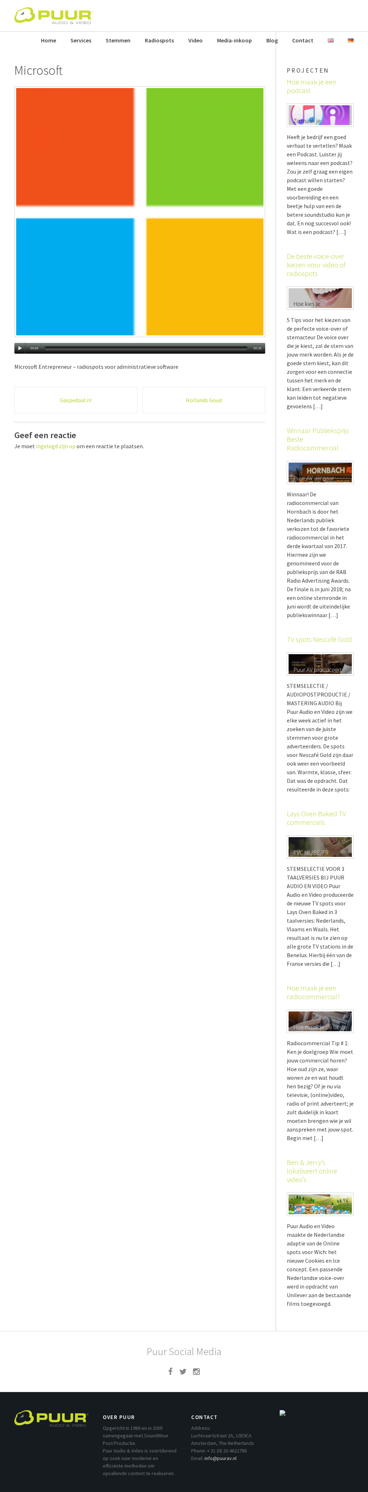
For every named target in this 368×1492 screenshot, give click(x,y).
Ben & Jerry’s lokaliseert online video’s (312, 1171)
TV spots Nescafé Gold (319, 639)
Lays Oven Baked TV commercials (316, 818)
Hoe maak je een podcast (311, 86)
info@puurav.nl (220, 1458)
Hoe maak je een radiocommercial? (313, 992)
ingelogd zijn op (55, 446)
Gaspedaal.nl (76, 400)
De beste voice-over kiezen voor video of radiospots (316, 265)
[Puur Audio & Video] (53, 12)
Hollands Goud (204, 400)
